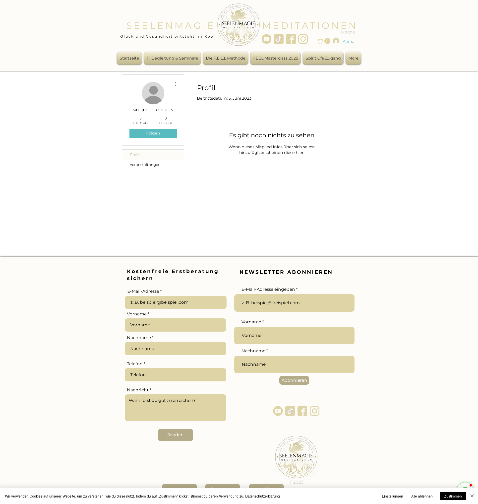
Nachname (139, 338)
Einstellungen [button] (392, 496)
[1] (266, 39)
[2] (279, 39)
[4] (303, 39)
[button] (324, 41)
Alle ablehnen (422, 496)
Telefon (135, 364)
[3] (291, 39)
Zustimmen (453, 496)
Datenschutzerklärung (262, 496)
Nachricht (138, 390)
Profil (135, 154)
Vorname (137, 314)
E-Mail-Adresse (143, 291)
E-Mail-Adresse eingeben (268, 289)
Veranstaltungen (145, 164)
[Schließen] (472, 496)
